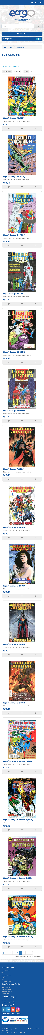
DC (11, 47)
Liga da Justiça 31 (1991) (14, 410)
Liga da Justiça (21, 47)
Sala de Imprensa (6, 975)
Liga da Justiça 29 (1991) (14, 352)
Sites (3, 979)
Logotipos (4, 977)
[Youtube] (13, 1009)
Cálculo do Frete (6, 981)
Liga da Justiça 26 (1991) (14, 293)
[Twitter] (8, 1009)
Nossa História (6, 971)
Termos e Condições (7, 1033)
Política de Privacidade (20, 1033)
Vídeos (3, 973)
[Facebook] (4, 1009)
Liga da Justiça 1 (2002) (13, 469)
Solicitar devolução (7, 991)
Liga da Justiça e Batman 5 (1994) (18, 878)
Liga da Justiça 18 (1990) (14, 176)
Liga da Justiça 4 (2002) (14, 644)
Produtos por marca (7, 1000)
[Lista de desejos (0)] (40, 2)
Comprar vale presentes (8, 1002)
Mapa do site (5, 993)
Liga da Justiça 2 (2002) (14, 527)
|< (4, 953)
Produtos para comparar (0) (11, 66)
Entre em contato (6, 987)
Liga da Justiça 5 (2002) (14, 702)
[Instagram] (17, 1009)
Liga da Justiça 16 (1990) (14, 118)
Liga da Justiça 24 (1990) (14, 235)
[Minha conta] (36, 2)
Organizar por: (7, 71)
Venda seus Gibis (6, 989)
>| (30, 953)
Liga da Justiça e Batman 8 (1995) (18, 936)
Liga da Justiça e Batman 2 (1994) (18, 761)
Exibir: (26, 71)
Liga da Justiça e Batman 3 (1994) (18, 819)
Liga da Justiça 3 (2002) (14, 586)
